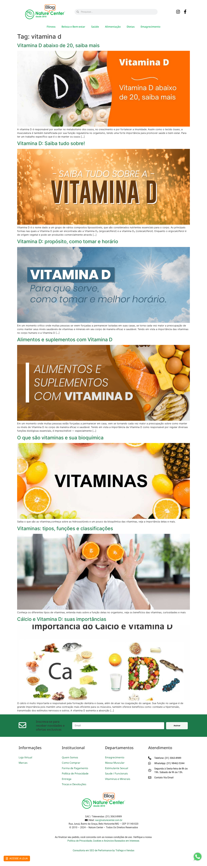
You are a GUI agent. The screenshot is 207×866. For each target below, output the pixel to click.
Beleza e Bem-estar (73, 26)
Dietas (131, 26)
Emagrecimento (150, 26)
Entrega (66, 779)
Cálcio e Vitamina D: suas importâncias (61, 619)
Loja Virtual (25, 757)
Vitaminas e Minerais (117, 779)
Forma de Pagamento (75, 768)
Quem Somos (70, 757)
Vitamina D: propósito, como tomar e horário (67, 241)
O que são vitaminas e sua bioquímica (60, 438)
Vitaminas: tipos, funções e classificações (65, 528)
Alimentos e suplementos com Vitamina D (64, 339)
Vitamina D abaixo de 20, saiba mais (58, 45)
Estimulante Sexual (116, 768)
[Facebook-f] (185, 12)
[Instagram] (178, 12)
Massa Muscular (115, 762)
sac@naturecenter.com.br (108, 820)
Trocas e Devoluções (74, 784)
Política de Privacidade (75, 773)
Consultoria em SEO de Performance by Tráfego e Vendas (103, 850)
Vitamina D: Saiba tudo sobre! (51, 143)
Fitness (51, 26)
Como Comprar (71, 762)
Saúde (95, 26)
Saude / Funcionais (116, 773)
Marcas (23, 762)
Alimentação (113, 26)
